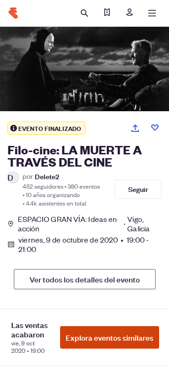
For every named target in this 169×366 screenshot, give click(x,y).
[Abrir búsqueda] (84, 13)
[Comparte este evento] (135, 128)
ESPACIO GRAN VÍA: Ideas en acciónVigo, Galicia (84, 223)
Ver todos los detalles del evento (85, 279)
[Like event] (154, 127)
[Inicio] (13, 13)
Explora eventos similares (110, 337)
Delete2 (47, 176)
